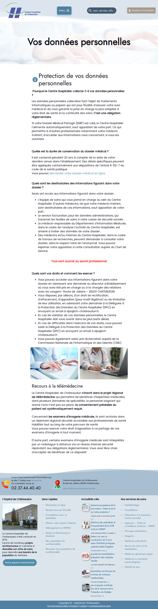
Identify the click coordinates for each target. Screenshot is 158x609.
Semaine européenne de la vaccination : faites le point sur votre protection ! (103, 509)
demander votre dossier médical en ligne (77, 173)
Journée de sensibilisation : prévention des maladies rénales (103, 557)
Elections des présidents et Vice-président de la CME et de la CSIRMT (103, 526)
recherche (36, 480)
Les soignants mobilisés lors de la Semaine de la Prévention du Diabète (102, 589)
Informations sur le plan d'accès (79, 488)
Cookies (83, 606)
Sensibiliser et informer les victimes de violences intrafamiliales (103, 574)
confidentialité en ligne (100, 606)
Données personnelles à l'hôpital (62, 606)
